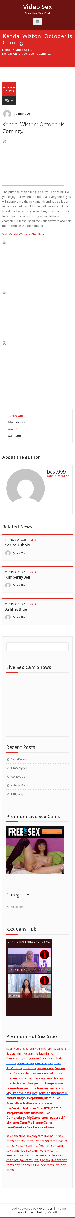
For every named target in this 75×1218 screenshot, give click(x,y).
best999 (24, 113)
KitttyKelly (17, 794)
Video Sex (22, 50)
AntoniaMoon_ (20, 785)
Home (6, 50)
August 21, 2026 (17, 604)
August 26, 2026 (17, 539)
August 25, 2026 (17, 572)
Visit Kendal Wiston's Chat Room (24, 234)
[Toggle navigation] (37, 21)
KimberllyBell (17, 577)
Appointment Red (30, 1212)
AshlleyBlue (16, 609)
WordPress (45, 1208)
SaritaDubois (17, 544)
